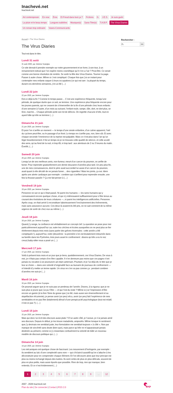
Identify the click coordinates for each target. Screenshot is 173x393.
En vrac (46, 17)
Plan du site (27, 387)
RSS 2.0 (62, 387)
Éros (55, 17)
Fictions (90, 17)
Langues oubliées (58, 22)
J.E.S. (105, 17)
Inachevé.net (35, 6)
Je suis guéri (117, 17)
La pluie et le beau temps (35, 22)
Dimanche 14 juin (32, 342)
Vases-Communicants (59, 28)
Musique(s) (75, 22)
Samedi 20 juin (31, 154)
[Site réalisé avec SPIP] (147, 385)
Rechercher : (127, 40)
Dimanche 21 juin (32, 123)
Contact (52, 387)
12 (106, 374)
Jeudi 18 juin (29, 217)
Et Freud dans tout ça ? (72, 17)
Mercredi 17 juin (31, 248)
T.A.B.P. (103, 22)
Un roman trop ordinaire (34, 28)
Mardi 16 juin (29, 279)
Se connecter (41, 387)
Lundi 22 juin (30, 91)
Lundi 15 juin (30, 310)
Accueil (25, 39)
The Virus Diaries (119, 22)
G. (98, 17)
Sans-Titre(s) (90, 22)
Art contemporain (31, 17)
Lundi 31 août (30, 60)
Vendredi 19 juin (32, 185)
